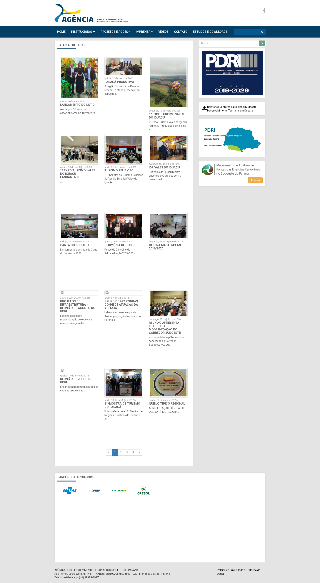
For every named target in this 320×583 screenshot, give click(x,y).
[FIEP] (94, 490)
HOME (61, 31)
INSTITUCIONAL (82, 31)
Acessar (255, 180)
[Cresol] (143, 490)
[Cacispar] (119, 490)
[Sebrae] (69, 490)
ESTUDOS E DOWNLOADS (210, 31)
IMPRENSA (143, 31)
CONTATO (180, 31)
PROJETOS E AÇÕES (114, 31)
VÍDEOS (163, 31)
